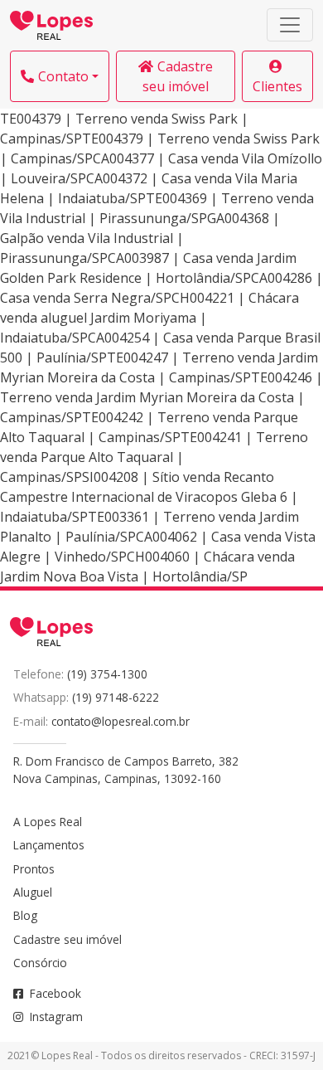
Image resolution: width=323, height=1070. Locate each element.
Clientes (277, 86)
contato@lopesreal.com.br (120, 721)
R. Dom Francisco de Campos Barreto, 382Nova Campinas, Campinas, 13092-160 (126, 769)
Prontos (34, 869)
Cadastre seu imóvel (177, 76)
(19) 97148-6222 (115, 697)
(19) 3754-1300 (107, 674)
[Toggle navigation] (290, 24)
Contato (63, 76)
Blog (25, 915)
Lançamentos (48, 845)
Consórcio (40, 962)
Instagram (56, 1016)
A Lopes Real (47, 821)
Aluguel (32, 892)
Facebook (55, 993)
